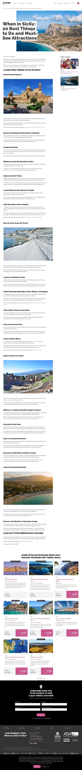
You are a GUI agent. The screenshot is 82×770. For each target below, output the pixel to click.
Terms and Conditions (46, 718)
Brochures (60, 3)
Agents (55, 3)
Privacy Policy (40, 760)
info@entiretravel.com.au (36, 741)
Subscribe (41, 714)
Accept (37, 766)
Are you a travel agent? (47, 707)
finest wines (34, 341)
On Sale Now (29, 3)
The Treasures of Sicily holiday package (33, 217)
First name (17, 702)
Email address (18, 707)
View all (41, 678)
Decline (45, 766)
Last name (44, 702)
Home (4, 8)
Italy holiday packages (28, 541)
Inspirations (9, 8)
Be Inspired (22, 3)
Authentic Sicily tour (36, 350)
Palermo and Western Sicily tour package (35, 127)
